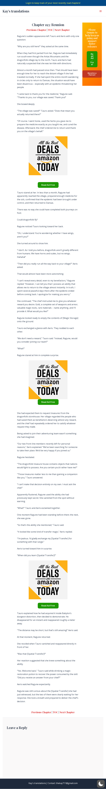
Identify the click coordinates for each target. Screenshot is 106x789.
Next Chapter (62, 29)
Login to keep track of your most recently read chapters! (53, 3)
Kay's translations (16, 11)
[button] (101, 784)
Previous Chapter (36, 29)
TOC (50, 29)
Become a (92, 74)
